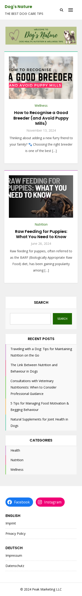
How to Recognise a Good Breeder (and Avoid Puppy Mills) (41, 118)
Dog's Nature (18, 6)
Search (41, 302)
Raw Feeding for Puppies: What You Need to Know (41, 234)
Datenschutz (14, 566)
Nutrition (41, 224)
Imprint (10, 523)
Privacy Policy (15, 533)
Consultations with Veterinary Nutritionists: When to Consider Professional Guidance (33, 387)
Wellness (41, 105)
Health (15, 450)
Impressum (13, 555)
